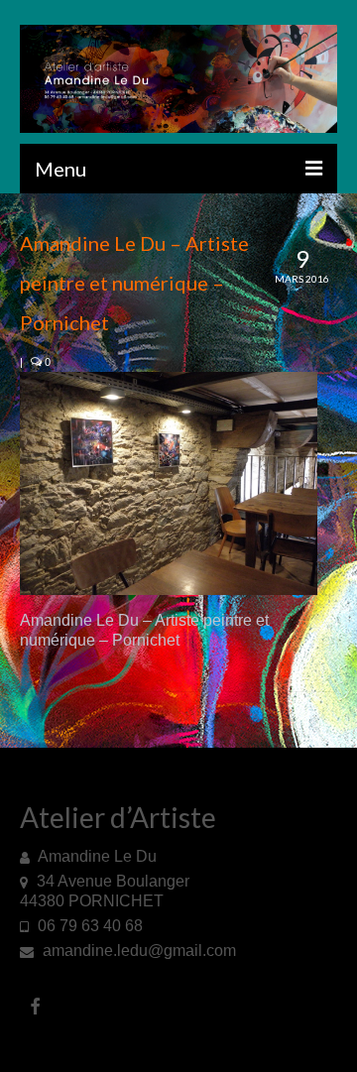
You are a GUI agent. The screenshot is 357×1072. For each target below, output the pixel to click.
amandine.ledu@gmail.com (137, 950)
